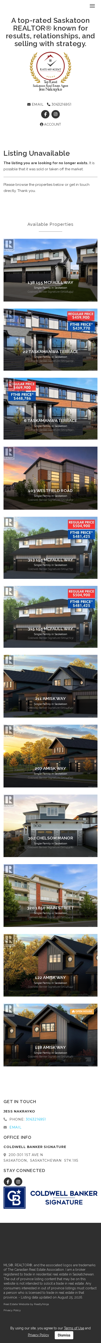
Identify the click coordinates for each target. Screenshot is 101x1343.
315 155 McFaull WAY (50, 628)
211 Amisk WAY (50, 698)
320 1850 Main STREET (50, 908)
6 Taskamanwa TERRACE (50, 420)
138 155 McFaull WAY (51, 282)
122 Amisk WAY (50, 977)
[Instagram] (55, 114)
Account (52, 124)
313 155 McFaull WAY (50, 559)
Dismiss (64, 1335)
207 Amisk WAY (50, 768)
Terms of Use (74, 1328)
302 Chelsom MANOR (50, 838)
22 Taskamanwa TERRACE (50, 351)
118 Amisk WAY (50, 1047)
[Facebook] (46, 114)
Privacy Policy (12, 1310)
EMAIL (37, 104)
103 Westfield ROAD (50, 490)
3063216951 (60, 104)
